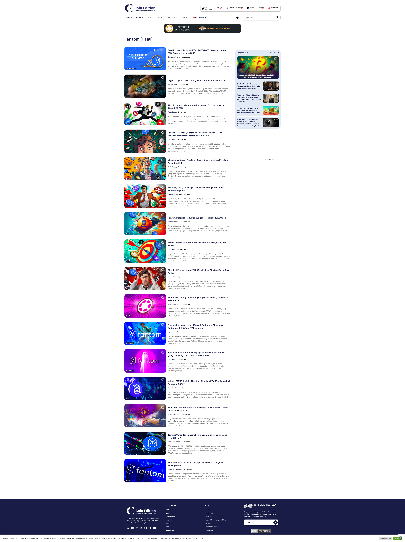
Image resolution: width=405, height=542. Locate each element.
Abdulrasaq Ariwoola (175, 469)
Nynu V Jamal (173, 332)
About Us (208, 510)
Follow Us (208, 517)
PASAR (138, 17)
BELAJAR (171, 17)
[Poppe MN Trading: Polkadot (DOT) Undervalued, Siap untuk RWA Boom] (145, 306)
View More (274, 53)
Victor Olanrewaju (174, 442)
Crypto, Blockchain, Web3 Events (216, 520)
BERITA (127, 17)
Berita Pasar (130, 343)
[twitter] (128, 528)
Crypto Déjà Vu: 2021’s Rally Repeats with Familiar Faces (196, 80)
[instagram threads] (141, 528)
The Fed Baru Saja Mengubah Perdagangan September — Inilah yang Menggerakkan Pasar (249, 86)
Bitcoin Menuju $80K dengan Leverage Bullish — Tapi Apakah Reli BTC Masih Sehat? (257, 76)
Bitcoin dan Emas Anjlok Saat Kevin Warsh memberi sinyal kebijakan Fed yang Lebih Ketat (248, 110)
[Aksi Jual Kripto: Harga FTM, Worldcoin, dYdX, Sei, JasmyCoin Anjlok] (145, 278)
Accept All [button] (397, 538)
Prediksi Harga (130, 68)
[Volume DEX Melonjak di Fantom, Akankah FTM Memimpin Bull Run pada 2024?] (145, 388)
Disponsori (169, 523)
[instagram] (137, 528)
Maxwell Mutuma (174, 194)
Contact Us (209, 513)
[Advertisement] (258, 174)
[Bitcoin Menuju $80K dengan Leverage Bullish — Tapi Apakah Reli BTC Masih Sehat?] (258, 67)
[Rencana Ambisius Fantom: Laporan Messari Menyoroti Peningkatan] (145, 470)
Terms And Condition (212, 527)
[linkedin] (150, 528)
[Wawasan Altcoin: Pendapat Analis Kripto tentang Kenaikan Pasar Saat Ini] (145, 168)
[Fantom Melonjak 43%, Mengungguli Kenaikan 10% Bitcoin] (145, 223)
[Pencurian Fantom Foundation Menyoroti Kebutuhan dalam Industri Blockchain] (145, 415)
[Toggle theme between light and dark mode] (237, 17)
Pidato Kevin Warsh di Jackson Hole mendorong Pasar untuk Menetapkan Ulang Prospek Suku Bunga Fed (249, 98)
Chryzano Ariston (174, 57)
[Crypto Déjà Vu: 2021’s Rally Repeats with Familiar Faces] (145, 86)
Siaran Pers (169, 520)
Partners (208, 523)
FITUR (148, 17)
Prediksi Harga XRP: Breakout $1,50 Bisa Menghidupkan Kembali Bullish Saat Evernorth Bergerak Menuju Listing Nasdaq (248, 123)
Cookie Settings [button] (386, 538)
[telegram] (132, 528)
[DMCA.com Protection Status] (261, 531)
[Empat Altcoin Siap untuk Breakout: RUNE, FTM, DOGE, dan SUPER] (145, 251)
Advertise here (269, 159)
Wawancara (170, 530)
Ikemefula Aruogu (174, 222)
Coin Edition (172, 139)
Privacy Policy (209, 530)
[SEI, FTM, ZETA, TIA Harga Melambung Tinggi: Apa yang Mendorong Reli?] (145, 196)
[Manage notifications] (400, 538)
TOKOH (159, 17)
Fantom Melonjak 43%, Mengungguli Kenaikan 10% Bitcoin (197, 217)
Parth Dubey (172, 112)
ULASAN (184, 17)
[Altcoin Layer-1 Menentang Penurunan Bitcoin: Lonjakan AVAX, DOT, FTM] (145, 113)
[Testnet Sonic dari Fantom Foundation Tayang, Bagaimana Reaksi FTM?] (145, 443)
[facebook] (145, 528)
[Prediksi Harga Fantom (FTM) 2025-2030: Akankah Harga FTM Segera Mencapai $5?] (145, 58)
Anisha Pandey (173, 84)
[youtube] (154, 528)
